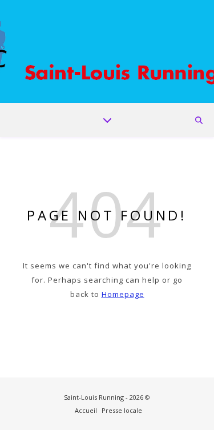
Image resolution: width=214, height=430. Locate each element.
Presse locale (122, 410)
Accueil (86, 410)
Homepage (123, 294)
